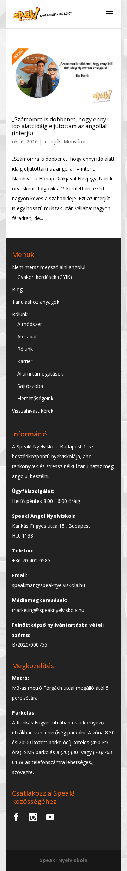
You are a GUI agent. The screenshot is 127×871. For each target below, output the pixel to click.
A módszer (29, 324)
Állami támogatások (40, 373)
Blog (17, 289)
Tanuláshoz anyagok (35, 301)
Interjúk (52, 141)
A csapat (27, 336)
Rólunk (20, 314)
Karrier (24, 361)
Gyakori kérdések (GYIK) (44, 277)
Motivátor (75, 141)
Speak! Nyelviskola (63, 860)
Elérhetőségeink (35, 398)
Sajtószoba (30, 386)
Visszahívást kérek (32, 410)
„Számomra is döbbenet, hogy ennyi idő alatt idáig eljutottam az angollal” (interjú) (60, 126)
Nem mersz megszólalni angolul (48, 267)
